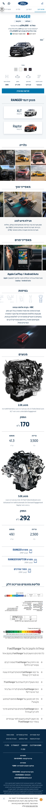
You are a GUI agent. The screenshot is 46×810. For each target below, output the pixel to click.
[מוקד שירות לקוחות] (3, 3)
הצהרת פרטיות (11, 739)
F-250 (7, 745)
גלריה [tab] (18, 9)
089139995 (16, 772)
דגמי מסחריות (35, 735)
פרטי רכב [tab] (41, 9)
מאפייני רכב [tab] (6, 9)
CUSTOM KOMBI (35, 745)
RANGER (24, 745)
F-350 (23, 749)
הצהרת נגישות (35, 739)
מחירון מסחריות (22, 735)
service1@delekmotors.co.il (23, 778)
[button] (41, 299)
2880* (14, 766)
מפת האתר (10, 735)
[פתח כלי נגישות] (2, 9)
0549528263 (19, 775)
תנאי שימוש (23, 739)
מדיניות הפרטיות (32, 806)
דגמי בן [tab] (29, 9)
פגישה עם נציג (23, 90)
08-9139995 (18, 758)
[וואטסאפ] (9, 3)
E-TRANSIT (15, 745)
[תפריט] (42, 3)
